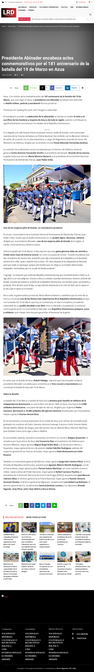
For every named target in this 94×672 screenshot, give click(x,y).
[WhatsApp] (20, 505)
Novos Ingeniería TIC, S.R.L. (67, 668)
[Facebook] (76, 2)
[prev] (87, 19)
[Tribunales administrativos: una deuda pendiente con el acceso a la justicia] (83, 556)
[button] (90, 14)
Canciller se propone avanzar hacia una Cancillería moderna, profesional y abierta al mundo (82, 539)
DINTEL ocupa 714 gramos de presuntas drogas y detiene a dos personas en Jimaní (64, 569)
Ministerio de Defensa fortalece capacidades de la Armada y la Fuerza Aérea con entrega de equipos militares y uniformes (10, 571)
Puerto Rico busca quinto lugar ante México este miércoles (54, 19)
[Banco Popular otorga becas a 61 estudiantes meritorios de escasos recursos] (47, 556)
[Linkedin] (37, 505)
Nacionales (12, 26)
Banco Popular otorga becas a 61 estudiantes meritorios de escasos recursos (46, 569)
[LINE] (54, 505)
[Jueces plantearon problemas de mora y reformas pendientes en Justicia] (65, 527)
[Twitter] (72, 638)
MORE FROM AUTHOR (36, 517)
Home (4, 26)
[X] (89, 2)
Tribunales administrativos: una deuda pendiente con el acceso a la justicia (82, 569)
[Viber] (48, 505)
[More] (82, 87)
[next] (91, 19)
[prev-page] (4, 582)
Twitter (81, 638)
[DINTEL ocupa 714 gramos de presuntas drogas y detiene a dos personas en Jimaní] (65, 556)
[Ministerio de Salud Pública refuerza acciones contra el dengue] (29, 556)
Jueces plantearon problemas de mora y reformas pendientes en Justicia (64, 539)
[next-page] (8, 582)
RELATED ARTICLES (14, 517)
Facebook (82, 2)
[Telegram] (43, 505)
